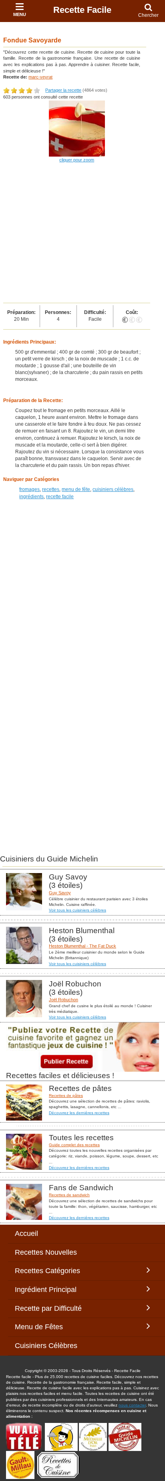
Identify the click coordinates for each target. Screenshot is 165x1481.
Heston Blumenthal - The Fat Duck (82, 946)
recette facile (60, 496)
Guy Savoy (60, 892)
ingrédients (31, 496)
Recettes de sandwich (69, 1195)
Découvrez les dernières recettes (79, 1113)
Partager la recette (63, 90)
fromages (29, 489)
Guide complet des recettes (74, 1145)
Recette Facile (82, 10)
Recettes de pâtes (66, 1095)
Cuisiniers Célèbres (46, 1346)
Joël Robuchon (63, 999)
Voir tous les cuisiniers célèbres (77, 910)
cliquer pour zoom (76, 159)
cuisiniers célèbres (113, 489)
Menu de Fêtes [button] (47, 1327)
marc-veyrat (40, 76)
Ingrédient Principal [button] (52, 1290)
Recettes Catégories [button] (47, 1271)
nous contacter (132, 1405)
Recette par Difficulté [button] (50, 1308)
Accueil (26, 1233)
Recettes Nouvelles (46, 1252)
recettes (50, 489)
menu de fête (76, 489)
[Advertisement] (82, 233)
